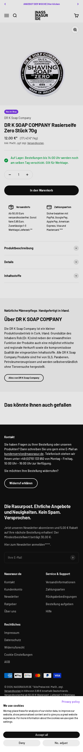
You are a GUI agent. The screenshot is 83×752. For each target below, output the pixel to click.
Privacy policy (71, 701)
